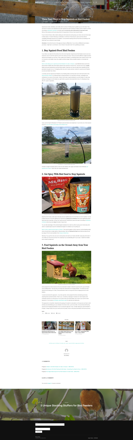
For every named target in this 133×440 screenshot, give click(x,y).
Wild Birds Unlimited (52, 30)
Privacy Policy (89, 2)
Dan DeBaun (45, 21)
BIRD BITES (39, 2)
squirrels (67, 343)
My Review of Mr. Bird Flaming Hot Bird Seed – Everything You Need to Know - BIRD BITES (66, 369)
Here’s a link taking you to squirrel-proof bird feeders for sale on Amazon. (58, 63)
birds (64, 343)
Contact (82, 2)
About (57, 2)
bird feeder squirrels (52, 343)
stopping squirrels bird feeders (79, 343)
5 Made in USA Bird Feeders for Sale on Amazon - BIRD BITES (60, 366)
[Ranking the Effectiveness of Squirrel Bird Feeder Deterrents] (49, 325)
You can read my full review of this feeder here (56, 124)
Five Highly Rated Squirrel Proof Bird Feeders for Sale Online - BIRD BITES (62, 371)
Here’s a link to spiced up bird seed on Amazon (52, 229)
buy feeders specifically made (60, 300)
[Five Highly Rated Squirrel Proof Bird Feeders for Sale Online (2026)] (66, 325)
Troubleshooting (53, 21)
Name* (36, 422)
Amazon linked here (64, 233)
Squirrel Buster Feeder (47, 75)
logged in (50, 383)
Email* (36, 427)
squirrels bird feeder (72, 343)
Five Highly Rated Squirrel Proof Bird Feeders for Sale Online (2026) (65, 332)
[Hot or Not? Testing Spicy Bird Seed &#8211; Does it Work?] (83, 325)
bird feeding (57, 343)
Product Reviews (74, 2)
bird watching (61, 343)
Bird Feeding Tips (64, 2)
